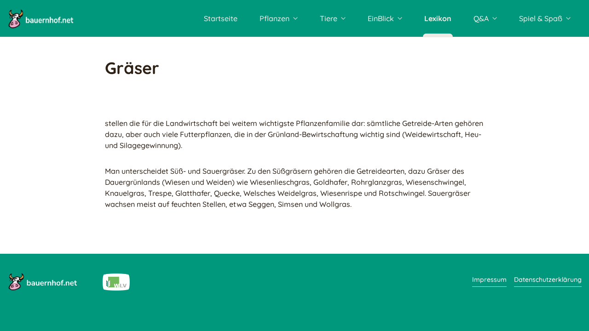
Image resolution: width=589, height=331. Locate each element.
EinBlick (381, 18)
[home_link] (40, 18)
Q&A (481, 18)
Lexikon (437, 18)
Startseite (220, 18)
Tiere (328, 18)
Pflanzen (274, 18)
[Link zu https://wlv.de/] (116, 281)
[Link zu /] (42, 281)
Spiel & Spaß (540, 18)
